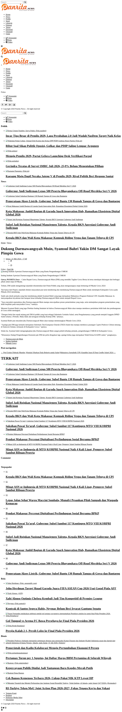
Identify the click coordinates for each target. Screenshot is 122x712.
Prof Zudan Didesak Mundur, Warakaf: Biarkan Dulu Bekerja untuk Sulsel (30, 353)
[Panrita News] (18, 11)
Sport (8, 21)
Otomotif (9, 32)
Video (9, 42)
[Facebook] (1, 708)
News (8, 17)
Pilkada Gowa (11, 343)
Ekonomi (9, 30)
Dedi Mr (10, 269)
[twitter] (11, 263)
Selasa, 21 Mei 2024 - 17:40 (16, 259)
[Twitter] (3, 708)
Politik (8, 19)
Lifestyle (9, 23)
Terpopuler (12, 38)
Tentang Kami (11, 693)
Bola (10, 40)
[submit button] (25, 2)
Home (8, 15)
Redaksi (9, 695)
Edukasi (9, 25)
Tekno (8, 27)
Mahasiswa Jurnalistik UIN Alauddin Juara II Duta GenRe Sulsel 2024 (88, 353)
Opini (8, 34)
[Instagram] (5, 708)
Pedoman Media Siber (14, 698)
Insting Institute (11, 341)
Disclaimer (10, 700)
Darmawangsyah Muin (14, 339)
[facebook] (11, 261)
